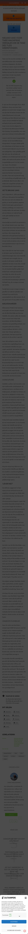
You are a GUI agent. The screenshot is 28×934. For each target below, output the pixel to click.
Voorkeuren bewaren (14, 930)
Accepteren (14, 921)
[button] (25, 898)
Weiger (14, 926)
